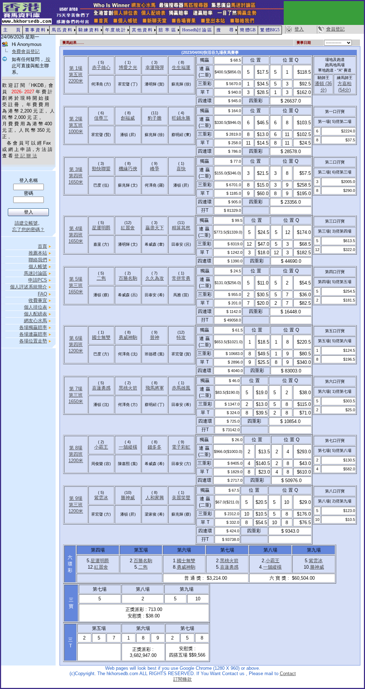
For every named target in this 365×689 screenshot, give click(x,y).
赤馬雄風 (181, 388)
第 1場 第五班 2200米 (75, 75)
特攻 (181, 337)
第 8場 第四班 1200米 (75, 454)
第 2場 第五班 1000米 (75, 125)
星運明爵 (101, 227)
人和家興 (154, 497)
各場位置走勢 (33, 341)
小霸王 (101, 447)
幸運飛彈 (154, 67)
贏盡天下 (154, 227)
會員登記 (335, 29)
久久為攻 (154, 278)
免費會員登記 (26, 51)
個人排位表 (35, 307)
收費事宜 (38, 300)
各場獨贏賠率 (33, 327)
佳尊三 (101, 118)
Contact (288, 673)
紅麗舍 (128, 227)
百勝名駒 (128, 278)
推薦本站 (38, 253)
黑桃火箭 (128, 388)
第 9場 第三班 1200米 (75, 505)
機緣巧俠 (128, 168)
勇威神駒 (128, 337)
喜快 (181, 168)
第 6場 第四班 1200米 (75, 344)
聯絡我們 (38, 259)
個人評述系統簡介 (28, 286)
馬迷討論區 (35, 273)
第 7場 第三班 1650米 (75, 395)
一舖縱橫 (128, 447)
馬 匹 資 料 (62, 29)
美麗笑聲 (181, 497)
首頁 (42, 246)
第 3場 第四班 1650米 (75, 176)
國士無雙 (101, 337)
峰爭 (154, 168)
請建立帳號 (26, 223)
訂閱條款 (182, 679)
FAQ (42, 294)
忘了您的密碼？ (28, 229)
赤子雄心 (101, 67)
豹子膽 (154, 118)
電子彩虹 (181, 447)
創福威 (128, 118)
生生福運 (181, 67)
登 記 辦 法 (25, 155)
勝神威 (128, 497)
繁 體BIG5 (270, 29)
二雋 (101, 278)
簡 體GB (248, 29)
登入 (299, 29)
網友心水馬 (35, 320)
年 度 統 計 (115, 29)
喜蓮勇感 (101, 388)
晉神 (154, 337)
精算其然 (181, 227)
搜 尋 (225, 29)
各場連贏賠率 (33, 334)
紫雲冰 (101, 497)
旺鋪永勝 (181, 118)
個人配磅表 (35, 314)
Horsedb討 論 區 (197, 29)
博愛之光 (128, 67)
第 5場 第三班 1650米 (75, 285)
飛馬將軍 (154, 388)
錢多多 (154, 447)
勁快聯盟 (101, 168)
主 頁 (11, 29)
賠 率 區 (167, 29)
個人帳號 (38, 266)
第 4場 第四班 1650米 (75, 235)
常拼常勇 (181, 278)
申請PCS (37, 280)
